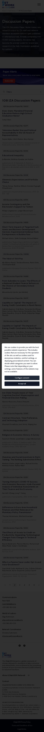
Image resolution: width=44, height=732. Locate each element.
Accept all (22, 384)
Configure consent (22, 378)
